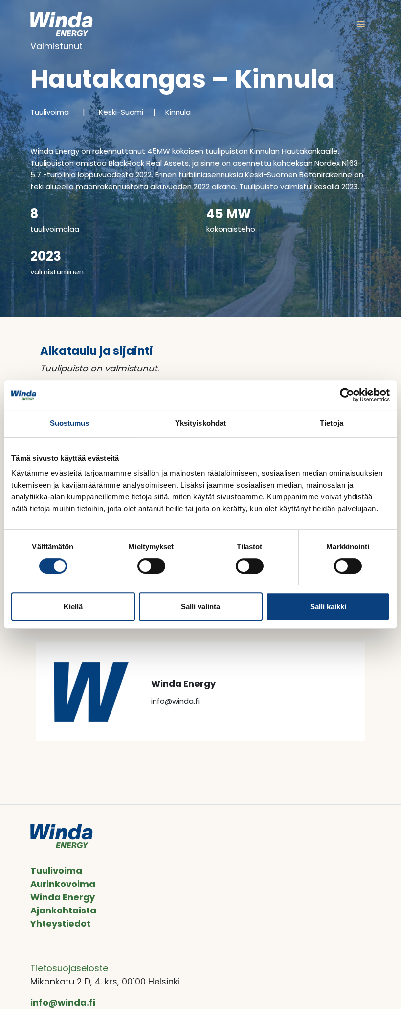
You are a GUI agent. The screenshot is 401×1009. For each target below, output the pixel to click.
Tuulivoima (56, 870)
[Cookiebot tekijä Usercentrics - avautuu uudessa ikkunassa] (347, 395)
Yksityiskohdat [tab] (200, 423)
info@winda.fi (62, 1002)
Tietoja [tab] (331, 423)
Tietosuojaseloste (69, 968)
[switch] (151, 566)
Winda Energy (62, 897)
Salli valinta (200, 606)
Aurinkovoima (62, 884)
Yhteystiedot (60, 923)
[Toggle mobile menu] (361, 24)
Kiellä (73, 606)
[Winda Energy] (61, 24)
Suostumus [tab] (69, 423)
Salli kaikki (328, 606)
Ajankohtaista (63, 910)
